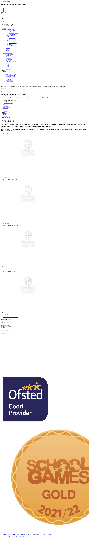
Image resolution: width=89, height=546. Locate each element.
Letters (7, 65)
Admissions (8, 56)
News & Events (6, 63)
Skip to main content (5, 1)
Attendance (8, 58)
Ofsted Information (25, 534)
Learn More (3, 88)
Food (7, 49)
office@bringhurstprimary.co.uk (6, 333)
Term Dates (8, 60)
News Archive (4, 319)
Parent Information (7, 53)
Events (7, 66)
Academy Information (8, 29)
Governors (8, 39)
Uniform (8, 48)
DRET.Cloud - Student (11, 74)
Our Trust (8, 36)
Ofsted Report (9, 77)
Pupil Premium (9, 51)
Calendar (8, 68)
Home (4, 28)
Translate (11, 25)
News (7, 64)
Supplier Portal (9, 81)
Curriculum (8, 41)
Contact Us (5, 70)
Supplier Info (9, 80)
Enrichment (8, 44)
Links (4, 71)
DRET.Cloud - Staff (10, 75)
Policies (10, 31)
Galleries (8, 69)
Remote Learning (13, 43)
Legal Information (36, 534)
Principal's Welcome (10, 35)
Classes (7, 40)
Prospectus (8, 55)
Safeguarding (9, 59)
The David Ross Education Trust (11, 534)
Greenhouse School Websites (20, 536)
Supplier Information (47, 534)
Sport (10, 46)
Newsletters (9, 319)
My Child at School (10, 73)
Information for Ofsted (11, 76)
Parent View (9, 79)
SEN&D (8, 50)
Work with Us (12, 38)
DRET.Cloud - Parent (11, 61)
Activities (11, 45)
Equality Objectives (13, 33)
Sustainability (12, 34)
